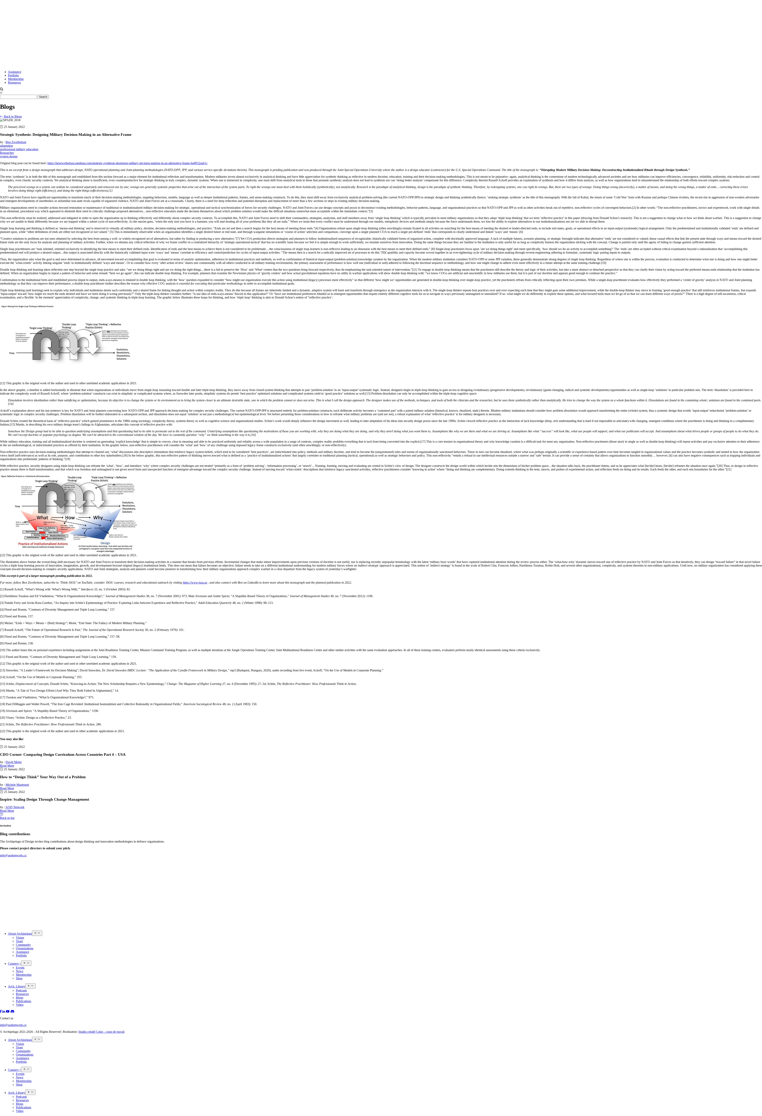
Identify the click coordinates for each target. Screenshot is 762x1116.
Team (19, 941)
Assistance (14, 71)
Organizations (24, 948)
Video (19, 1004)
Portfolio (13, 75)
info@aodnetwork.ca (13, 855)
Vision (20, 937)
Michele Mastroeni (17, 784)
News (19, 971)
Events (20, 967)
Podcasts (21, 990)
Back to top (7, 818)
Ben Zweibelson (16, 142)
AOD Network (14, 807)
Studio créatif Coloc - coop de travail (101, 1031)
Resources (14, 82)
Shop (19, 978)
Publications (23, 1001)
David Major (14, 762)
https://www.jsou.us (195, 582)
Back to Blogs (12, 116)
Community (23, 944)
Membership (16, 79)
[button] (381, 341)
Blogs (19, 997)
